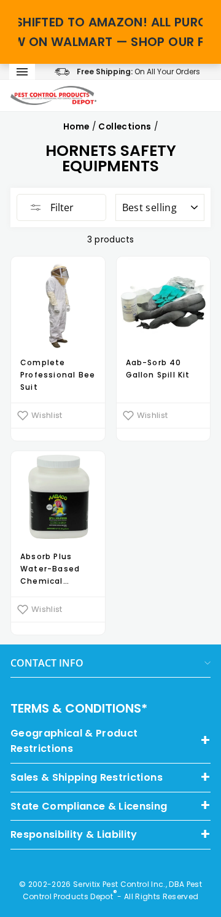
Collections (124, 127)
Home (76, 127)
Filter (61, 207)
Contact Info (46, 663)
